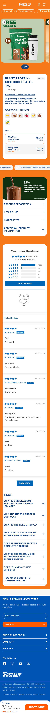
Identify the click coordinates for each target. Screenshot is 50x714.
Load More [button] (24, 483)
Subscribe (9, 624)
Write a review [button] (25, 284)
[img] (11, 329)
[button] (4, 4)
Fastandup (13, 694)
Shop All (8, 11)
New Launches (25, 11)
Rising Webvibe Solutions (37, 694)
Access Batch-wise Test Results (20, 95)
